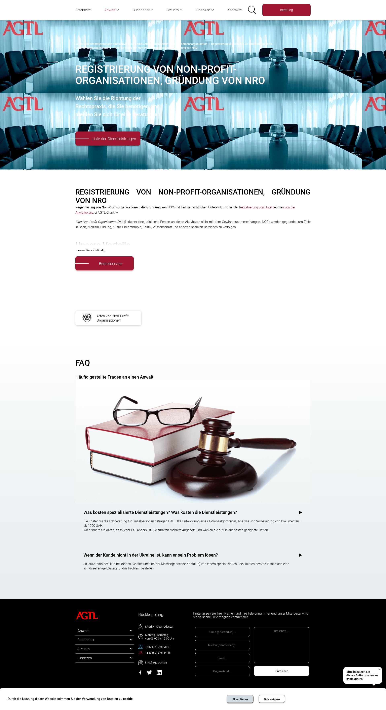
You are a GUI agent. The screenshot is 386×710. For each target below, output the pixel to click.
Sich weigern (272, 699)
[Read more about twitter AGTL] (149, 674)
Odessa (168, 626)
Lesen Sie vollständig (91, 250)
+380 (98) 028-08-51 (158, 646)
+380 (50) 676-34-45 (158, 652)
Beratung (286, 10)
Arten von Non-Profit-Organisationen (113, 318)
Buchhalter (141, 10)
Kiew (159, 626)
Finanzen (203, 10)
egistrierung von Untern (257, 207)
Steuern (172, 10)
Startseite (83, 10)
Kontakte (234, 10)
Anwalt (109, 10)
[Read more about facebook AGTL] (140, 674)
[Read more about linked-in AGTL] (159, 674)
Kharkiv (150, 626)
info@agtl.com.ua (156, 662)
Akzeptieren (240, 699)
